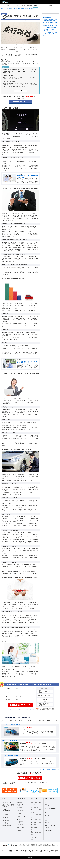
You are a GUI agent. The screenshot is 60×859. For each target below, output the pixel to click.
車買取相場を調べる (10, 8)
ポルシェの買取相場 (20, 824)
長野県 (35, 814)
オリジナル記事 (49, 5)
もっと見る (20, 90)
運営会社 (29, 850)
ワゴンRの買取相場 (5, 820)
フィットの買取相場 (5, 819)
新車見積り (29, 5)
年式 (7, 696)
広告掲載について (42, 851)
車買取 (35, 5)
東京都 (32, 807)
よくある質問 (47, 805)
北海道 (32, 802)
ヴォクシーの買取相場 (5, 817)
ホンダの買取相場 (19, 805)
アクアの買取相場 (5, 814)
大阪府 (32, 822)
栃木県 (37, 809)
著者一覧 (31, 851)
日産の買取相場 (19, 808)
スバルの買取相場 (19, 813)
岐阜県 (35, 819)
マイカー (56, 5)
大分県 (32, 837)
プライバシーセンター (46, 850)
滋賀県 (40, 822)
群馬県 (40, 809)
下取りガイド (47, 815)
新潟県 (32, 814)
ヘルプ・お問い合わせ (48, 822)
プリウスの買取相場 (5, 812)
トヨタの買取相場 (19, 802)
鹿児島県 (37, 837)
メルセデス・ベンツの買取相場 (21, 816)
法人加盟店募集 (48, 851)
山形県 (35, 804)
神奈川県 (35, 807)
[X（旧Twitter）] (14, 845)
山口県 (32, 829)
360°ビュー (9, 5)
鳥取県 (32, 827)
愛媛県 (37, 832)
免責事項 (56, 850)
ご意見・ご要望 (53, 851)
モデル (7, 692)
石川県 (40, 814)
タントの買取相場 (5, 822)
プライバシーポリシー (38, 850)
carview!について (24, 850)
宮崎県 (35, 837)
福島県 (37, 804)
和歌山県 (35, 824)
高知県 (40, 832)
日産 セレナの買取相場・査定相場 (10, 755)
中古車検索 (22, 5)
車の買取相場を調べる (20, 101)
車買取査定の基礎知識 (24, 8)
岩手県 (37, 802)
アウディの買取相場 (20, 821)
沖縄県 (32, 839)
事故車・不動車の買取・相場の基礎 (8, 804)
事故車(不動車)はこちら (13, 709)
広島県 (40, 827)
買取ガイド (46, 812)
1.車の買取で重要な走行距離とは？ (50, 17)
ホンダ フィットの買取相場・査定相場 (11, 740)
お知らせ (33, 850)
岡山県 (37, 827)
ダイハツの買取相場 (20, 810)
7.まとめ (44, 35)
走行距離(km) (9, 699)
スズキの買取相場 (19, 807)
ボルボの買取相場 (19, 830)
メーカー (8, 688)
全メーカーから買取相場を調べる (22, 801)
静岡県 (37, 819)
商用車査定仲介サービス (48, 830)
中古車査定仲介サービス (48, 827)
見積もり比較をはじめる (30, 778)
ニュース (41, 5)
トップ (3, 5)
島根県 (35, 827)
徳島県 (32, 832)
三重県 (40, 819)
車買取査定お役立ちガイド (33, 8)
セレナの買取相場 (5, 823)
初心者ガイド (47, 801)
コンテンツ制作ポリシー (25, 851)
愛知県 (32, 819)
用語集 (46, 804)
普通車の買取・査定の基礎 (6, 802)
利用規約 (52, 850)
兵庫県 (35, 822)
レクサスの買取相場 (20, 804)
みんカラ (17, 851)
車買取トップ (3, 8)
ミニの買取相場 (19, 822)
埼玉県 (38, 807)
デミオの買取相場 (5, 826)
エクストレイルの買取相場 (6, 825)
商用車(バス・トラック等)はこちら (26, 709)
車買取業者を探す (17, 8)
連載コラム (46, 817)
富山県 (37, 814)
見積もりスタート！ (20, 705)
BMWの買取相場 (19, 819)
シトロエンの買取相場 (20, 827)
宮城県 (40, 802)
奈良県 (32, 824)
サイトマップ (36, 851)
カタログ (16, 5)
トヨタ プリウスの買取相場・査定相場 (11, 724)
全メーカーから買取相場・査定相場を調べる (49, 769)
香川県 (35, 832)
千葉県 (32, 809)
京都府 (37, 822)
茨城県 (35, 809)
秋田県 (32, 804)
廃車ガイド (46, 802)
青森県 (35, 802)
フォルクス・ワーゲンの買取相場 (22, 818)
